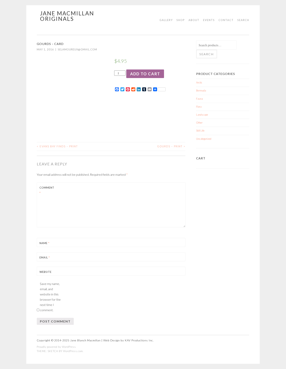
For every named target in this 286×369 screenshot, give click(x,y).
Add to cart (145, 73)
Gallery (166, 20)
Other (199, 122)
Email (44, 257)
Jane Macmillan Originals (67, 16)
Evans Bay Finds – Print (57, 146)
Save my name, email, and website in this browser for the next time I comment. (50, 297)
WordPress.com (73, 351)
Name (44, 243)
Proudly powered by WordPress (56, 346)
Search (243, 20)
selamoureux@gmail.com (77, 49)
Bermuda (201, 90)
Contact (226, 20)
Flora (199, 106)
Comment (46, 190)
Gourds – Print (171, 146)
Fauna (199, 98)
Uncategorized (203, 138)
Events (209, 20)
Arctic (199, 82)
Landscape (202, 114)
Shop (180, 20)
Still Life (200, 130)
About (194, 20)
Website (45, 271)
